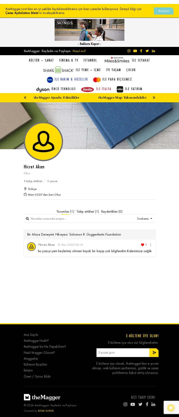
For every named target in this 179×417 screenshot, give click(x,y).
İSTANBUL (90, 60)
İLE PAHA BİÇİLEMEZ (117, 79)
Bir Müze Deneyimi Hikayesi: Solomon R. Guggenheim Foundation (74, 234)
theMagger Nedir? (36, 341)
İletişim (28, 370)
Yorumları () (65, 212)
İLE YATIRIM (134, 88)
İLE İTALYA (103, 88)
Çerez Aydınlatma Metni (22, 13)
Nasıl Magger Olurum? (39, 353)
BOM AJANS (46, 410)
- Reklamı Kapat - (89, 44)
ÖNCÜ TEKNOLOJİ (64, 88)
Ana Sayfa (31, 335)
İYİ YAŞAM (113, 69)
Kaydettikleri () (111, 212)
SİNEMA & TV (68, 60)
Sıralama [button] (143, 218)
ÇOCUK (131, 69)
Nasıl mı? (78, 51)
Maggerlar (31, 359)
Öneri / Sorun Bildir (37, 376)
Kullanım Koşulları (35, 364)
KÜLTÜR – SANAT (41, 60)
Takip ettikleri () (87, 212)
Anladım (163, 11)
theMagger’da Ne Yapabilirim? (45, 347)
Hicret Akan (46, 245)
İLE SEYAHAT (141, 60)
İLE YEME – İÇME (88, 69)
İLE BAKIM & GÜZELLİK (71, 79)
